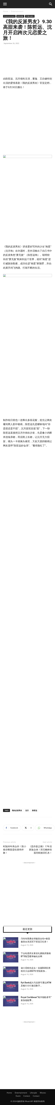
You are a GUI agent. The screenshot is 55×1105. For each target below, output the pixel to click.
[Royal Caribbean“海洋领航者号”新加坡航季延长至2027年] (10, 1001)
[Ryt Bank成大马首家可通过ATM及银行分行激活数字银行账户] (10, 986)
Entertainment (17, 11)
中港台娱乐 (30, 16)
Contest (26, 1096)
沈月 (27, 810)
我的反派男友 (17, 810)
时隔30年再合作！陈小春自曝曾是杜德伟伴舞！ (14, 849)
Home (5, 11)
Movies (43, 1092)
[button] (5, 4)
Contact (36, 1096)
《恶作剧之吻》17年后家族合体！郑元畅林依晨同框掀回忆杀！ (40, 849)
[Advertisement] (27, 121)
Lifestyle (33, 1092)
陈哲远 (34, 810)
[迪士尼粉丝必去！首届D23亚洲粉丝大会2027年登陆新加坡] (10, 971)
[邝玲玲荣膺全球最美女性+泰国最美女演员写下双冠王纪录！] (10, 942)
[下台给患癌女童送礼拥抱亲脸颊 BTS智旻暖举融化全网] (10, 957)
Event (18, 1096)
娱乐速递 (20, 16)
